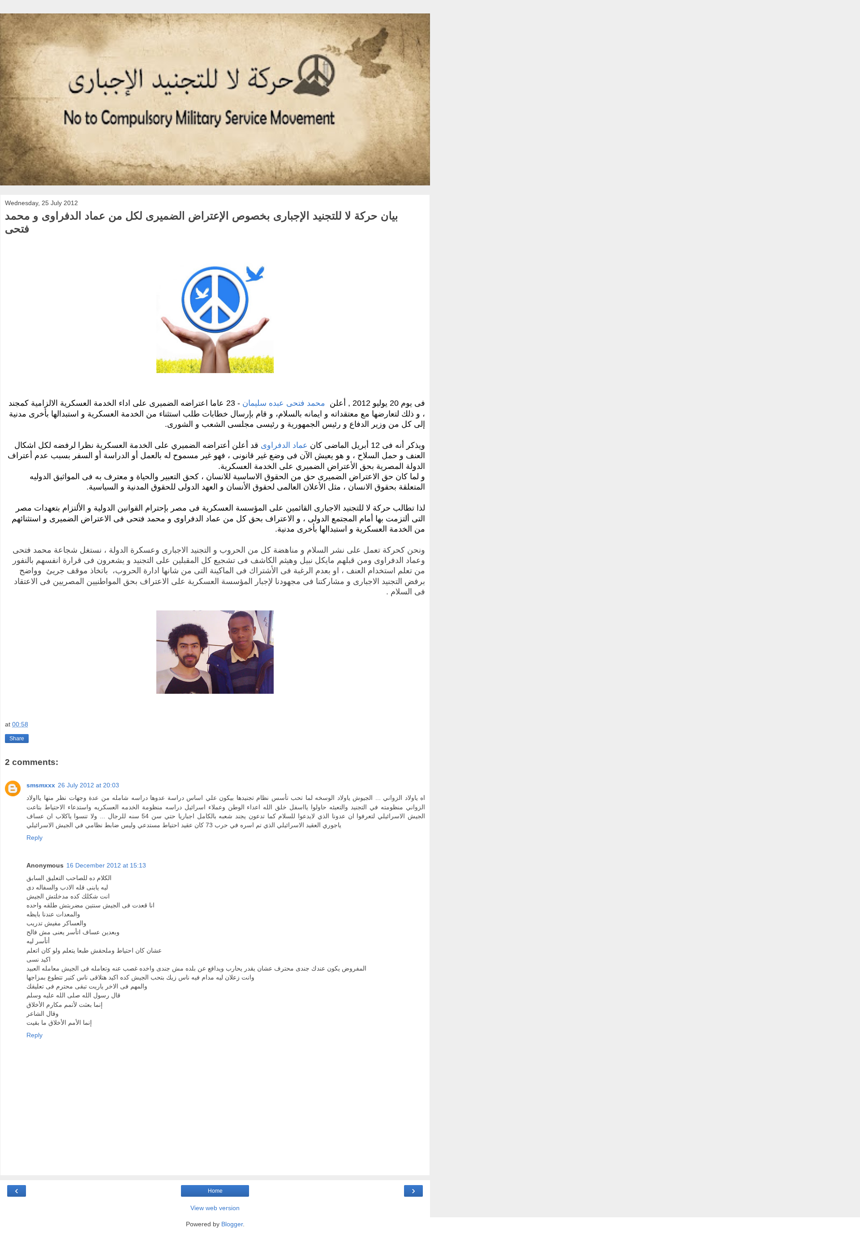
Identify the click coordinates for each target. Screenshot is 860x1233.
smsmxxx (40, 785)
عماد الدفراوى (284, 445)
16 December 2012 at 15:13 (106, 865)
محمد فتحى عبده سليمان (283, 403)
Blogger (232, 1224)
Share (16, 738)
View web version (215, 1208)
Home (215, 1191)
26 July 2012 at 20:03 (88, 785)
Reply (34, 837)
